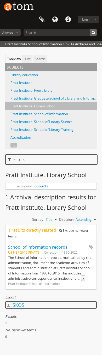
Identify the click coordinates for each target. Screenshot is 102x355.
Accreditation (20, 137)
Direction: (66, 219)
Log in (87, 19)
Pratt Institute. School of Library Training (41, 129)
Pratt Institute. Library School (33, 106)
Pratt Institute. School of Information (39, 114)
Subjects (41, 186)
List (28, 59)
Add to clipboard (91, 247)
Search (40, 59)
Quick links (68, 19)
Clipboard (41, 19)
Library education (24, 74)
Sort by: (38, 219)
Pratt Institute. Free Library (31, 90)
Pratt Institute (21, 82)
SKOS (17, 305)
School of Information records (37, 247)
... (14, 145)
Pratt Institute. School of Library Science (41, 121)
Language (54, 19)
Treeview (14, 59)
